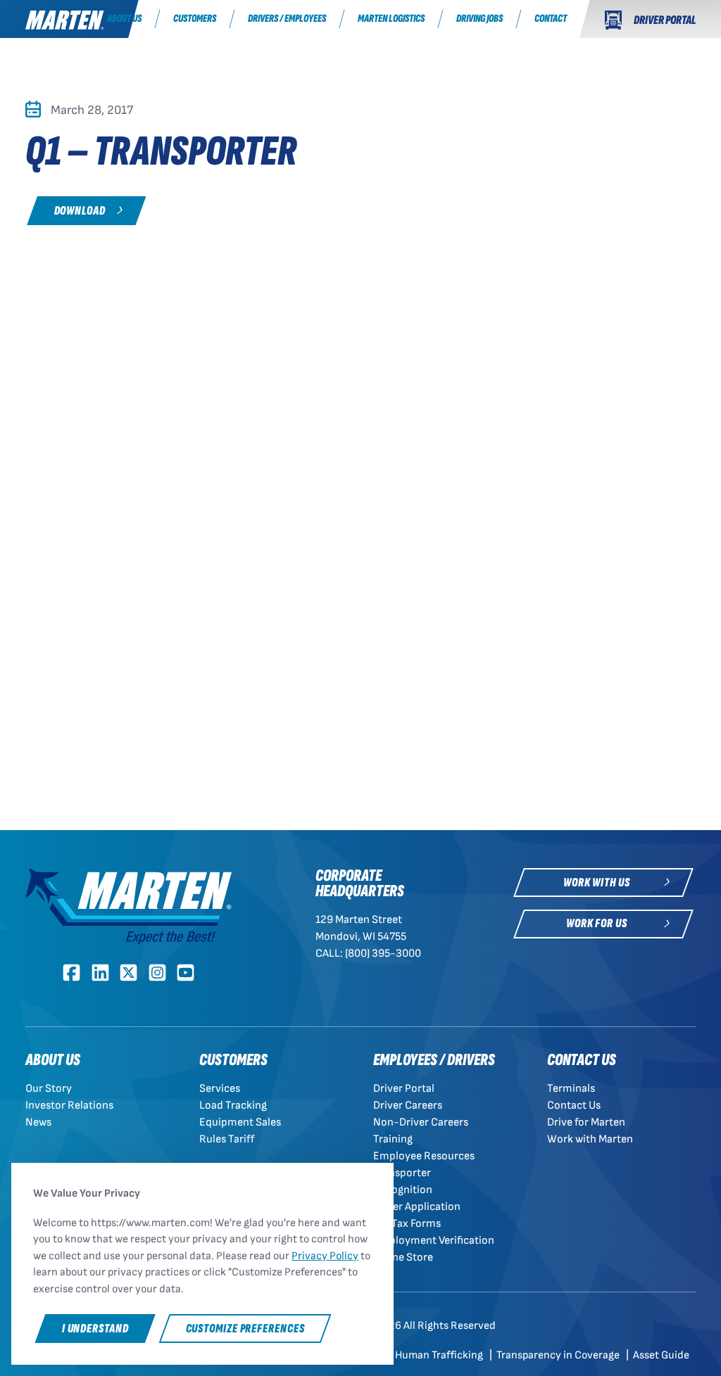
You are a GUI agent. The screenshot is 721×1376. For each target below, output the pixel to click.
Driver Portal (403, 1088)
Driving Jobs (479, 18)
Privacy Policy (324, 1256)
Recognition (402, 1190)
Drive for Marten (586, 1122)
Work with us (596, 882)
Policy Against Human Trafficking (405, 1355)
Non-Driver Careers (420, 1122)
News (38, 1122)
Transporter (402, 1173)
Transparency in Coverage (559, 1355)
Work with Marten (590, 1139)
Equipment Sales (240, 1122)
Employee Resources (424, 1156)
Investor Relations (69, 1105)
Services (219, 1088)
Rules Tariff (227, 1139)
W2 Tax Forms (407, 1223)
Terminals (571, 1088)
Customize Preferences (245, 1328)
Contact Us (574, 1105)
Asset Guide (661, 1355)
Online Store (403, 1257)
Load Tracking (233, 1105)
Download (80, 210)
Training (393, 1139)
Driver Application (416, 1206)
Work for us (596, 923)
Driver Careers (407, 1105)
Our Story (48, 1088)
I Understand (95, 1328)
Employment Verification (433, 1240)
